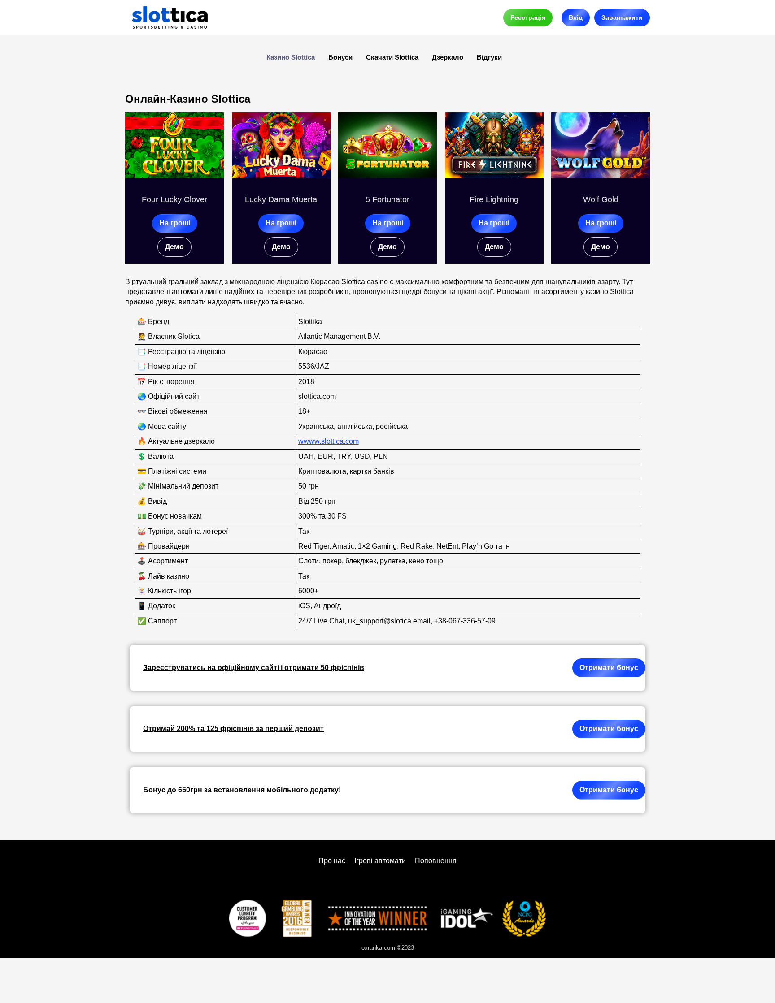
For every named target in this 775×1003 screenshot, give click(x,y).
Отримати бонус (608, 667)
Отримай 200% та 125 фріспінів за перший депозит (233, 728)
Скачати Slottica (392, 57)
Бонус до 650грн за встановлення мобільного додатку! (242, 790)
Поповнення (436, 861)
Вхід (576, 17)
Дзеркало (447, 57)
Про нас (331, 861)
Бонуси (340, 57)
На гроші (174, 223)
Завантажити (622, 17)
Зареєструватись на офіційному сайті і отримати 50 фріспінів (253, 667)
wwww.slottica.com (328, 441)
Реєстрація (527, 17)
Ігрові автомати (380, 861)
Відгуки (489, 57)
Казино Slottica (290, 57)
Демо (174, 247)
